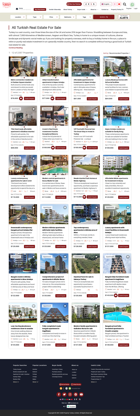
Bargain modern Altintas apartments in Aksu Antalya (22, 278)
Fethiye (35, 374)
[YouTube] (119, 4)
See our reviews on (70, 403)
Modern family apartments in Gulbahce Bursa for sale (85, 327)
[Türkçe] (72, 399)
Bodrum (35, 372)
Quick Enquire (29, 98)
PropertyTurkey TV (96, 379)
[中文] (67, 399)
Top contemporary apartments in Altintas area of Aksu (85, 230)
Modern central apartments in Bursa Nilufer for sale (53, 179)
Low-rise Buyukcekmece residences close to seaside (22, 327)
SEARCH (103, 17)
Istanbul (35, 369)
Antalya (35, 376)
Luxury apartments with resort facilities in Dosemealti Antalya (117, 230)
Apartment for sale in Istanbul (21, 374)
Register (129, 8)
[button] (18, 17)
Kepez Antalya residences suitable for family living (115, 130)
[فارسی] (70, 399)
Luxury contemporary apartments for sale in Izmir (21, 179)
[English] (61, 399)
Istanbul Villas (17, 376)
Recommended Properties (116, 53)
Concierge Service (57, 376)
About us (93, 9)
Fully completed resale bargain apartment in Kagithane (51, 328)
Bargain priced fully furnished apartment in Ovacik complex (114, 328)
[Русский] (63, 399)
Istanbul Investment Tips (98, 376)
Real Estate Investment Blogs (99, 374)
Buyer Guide (81, 9)
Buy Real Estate (40, 9)
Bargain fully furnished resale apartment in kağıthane (117, 278)
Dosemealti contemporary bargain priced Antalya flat (21, 229)
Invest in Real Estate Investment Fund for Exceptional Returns (50, 131)
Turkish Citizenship (55, 9)
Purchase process (57, 372)
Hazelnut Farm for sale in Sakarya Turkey (83, 278)
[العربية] (65, 399)
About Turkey (67, 9)
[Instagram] (115, 4)
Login (136, 8)
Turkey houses (17, 369)
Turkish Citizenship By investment (100, 369)
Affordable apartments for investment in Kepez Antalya (85, 81)
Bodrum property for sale (20, 372)
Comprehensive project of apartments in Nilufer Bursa (53, 278)
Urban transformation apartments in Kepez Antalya (53, 81)
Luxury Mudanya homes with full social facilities (116, 81)
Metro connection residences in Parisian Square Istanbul (22, 81)
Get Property (124, 17)
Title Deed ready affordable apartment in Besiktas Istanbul (22, 130)
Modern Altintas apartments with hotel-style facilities (53, 229)
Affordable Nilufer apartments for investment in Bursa (116, 179)
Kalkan (34, 379)
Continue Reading (16, 48)
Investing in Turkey (57, 369)
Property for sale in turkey (98, 372)
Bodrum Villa (16, 379)
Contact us (104, 9)
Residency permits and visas (60, 374)
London (74, 372)
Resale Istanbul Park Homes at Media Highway (85, 179)
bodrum (74, 378)
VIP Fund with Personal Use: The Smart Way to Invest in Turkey (84, 131)
